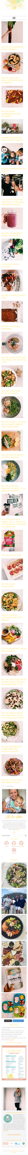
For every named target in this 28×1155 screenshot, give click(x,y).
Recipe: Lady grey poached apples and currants (12, 80)
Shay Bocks (22, 1150)
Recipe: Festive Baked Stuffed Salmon (12, 456)
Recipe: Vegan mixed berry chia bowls (12, 234)
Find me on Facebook (14, 1134)
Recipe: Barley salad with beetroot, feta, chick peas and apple (12, 715)
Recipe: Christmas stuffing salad (10, 392)
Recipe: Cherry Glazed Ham (13, 296)
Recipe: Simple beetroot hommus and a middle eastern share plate (14, 682)
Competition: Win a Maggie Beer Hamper (12, 138)
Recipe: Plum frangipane (8, 585)
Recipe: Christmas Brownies (10, 327)
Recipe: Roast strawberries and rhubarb (11, 113)
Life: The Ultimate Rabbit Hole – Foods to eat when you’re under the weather (13, 523)
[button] (14, 1063)
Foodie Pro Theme (15, 1150)
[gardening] (21, 844)
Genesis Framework (14, 1151)
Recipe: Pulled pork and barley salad (11, 781)
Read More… (6, 1130)
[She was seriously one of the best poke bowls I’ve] (14, 927)
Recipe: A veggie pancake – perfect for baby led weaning (13, 488)
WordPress (14, 1152)
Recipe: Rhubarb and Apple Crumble (12, 48)
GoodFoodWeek (14, 7)
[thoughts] (14, 851)
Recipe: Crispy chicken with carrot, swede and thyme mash (13, 424)
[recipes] (6, 844)
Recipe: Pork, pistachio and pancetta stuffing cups (13, 359)
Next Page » (10, 786)
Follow (14, 832)
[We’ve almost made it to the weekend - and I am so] (14, 953)
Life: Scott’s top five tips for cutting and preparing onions (12, 202)
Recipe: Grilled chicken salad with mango (12, 617)
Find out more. (11, 1039)
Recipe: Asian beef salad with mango (13, 649)
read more (17, 829)
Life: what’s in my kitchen (10, 265)
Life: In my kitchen (11, 555)
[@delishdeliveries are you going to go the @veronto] (14, 979)
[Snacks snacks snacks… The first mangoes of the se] (14, 1005)
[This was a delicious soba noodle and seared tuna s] (14, 875)
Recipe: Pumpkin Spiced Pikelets (13, 169)
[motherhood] (14, 844)
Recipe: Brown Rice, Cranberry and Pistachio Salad (11, 749)
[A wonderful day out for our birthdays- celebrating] (14, 901)
